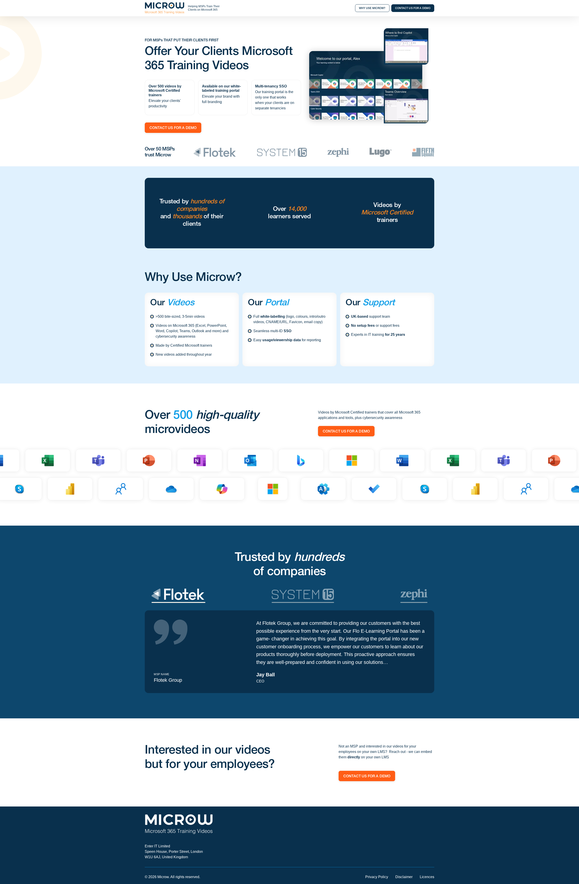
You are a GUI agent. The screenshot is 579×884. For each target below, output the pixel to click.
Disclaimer (404, 877)
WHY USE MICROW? (372, 8)
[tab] (178, 596)
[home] (164, 8)
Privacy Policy (376, 877)
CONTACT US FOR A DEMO (413, 8)
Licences (427, 877)
